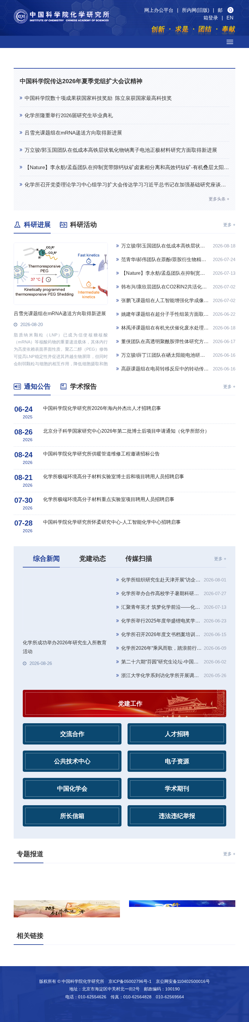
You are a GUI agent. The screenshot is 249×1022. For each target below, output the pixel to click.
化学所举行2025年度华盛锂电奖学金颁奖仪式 (161, 620)
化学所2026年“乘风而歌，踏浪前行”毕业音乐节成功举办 (161, 648)
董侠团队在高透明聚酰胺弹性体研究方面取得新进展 (165, 341)
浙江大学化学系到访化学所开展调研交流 (161, 675)
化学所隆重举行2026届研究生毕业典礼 (69, 115)
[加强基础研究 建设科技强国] (67, 882)
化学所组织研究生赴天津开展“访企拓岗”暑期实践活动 (161, 579)
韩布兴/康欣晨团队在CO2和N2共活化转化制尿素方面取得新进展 (165, 286)
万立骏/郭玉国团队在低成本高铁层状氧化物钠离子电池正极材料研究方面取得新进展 (121, 150)
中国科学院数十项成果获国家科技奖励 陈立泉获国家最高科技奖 (98, 98)
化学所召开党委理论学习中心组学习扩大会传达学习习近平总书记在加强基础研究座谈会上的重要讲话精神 (127, 185)
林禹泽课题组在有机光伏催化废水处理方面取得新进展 (165, 327)
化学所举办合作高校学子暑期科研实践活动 (161, 593)
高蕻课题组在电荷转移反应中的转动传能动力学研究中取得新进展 (165, 368)
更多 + (229, 224)
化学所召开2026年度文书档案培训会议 (161, 634)
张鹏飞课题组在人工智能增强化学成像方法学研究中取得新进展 (165, 300)
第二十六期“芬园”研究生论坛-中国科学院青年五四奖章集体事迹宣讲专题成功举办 (161, 661)
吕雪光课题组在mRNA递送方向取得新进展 (73, 133)
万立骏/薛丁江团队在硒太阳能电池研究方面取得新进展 (165, 355)
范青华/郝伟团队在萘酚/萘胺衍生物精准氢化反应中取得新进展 (165, 259)
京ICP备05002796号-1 (130, 981)
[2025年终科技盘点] (182, 910)
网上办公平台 (158, 10)
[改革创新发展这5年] (67, 910)
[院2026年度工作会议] (182, 882)
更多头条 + (219, 198)
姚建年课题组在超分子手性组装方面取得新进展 (165, 314)
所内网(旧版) (195, 10)
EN (230, 17)
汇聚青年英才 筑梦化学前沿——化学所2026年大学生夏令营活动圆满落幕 (161, 607)
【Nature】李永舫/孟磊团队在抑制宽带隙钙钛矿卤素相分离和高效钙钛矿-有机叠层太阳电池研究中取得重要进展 (127, 167)
